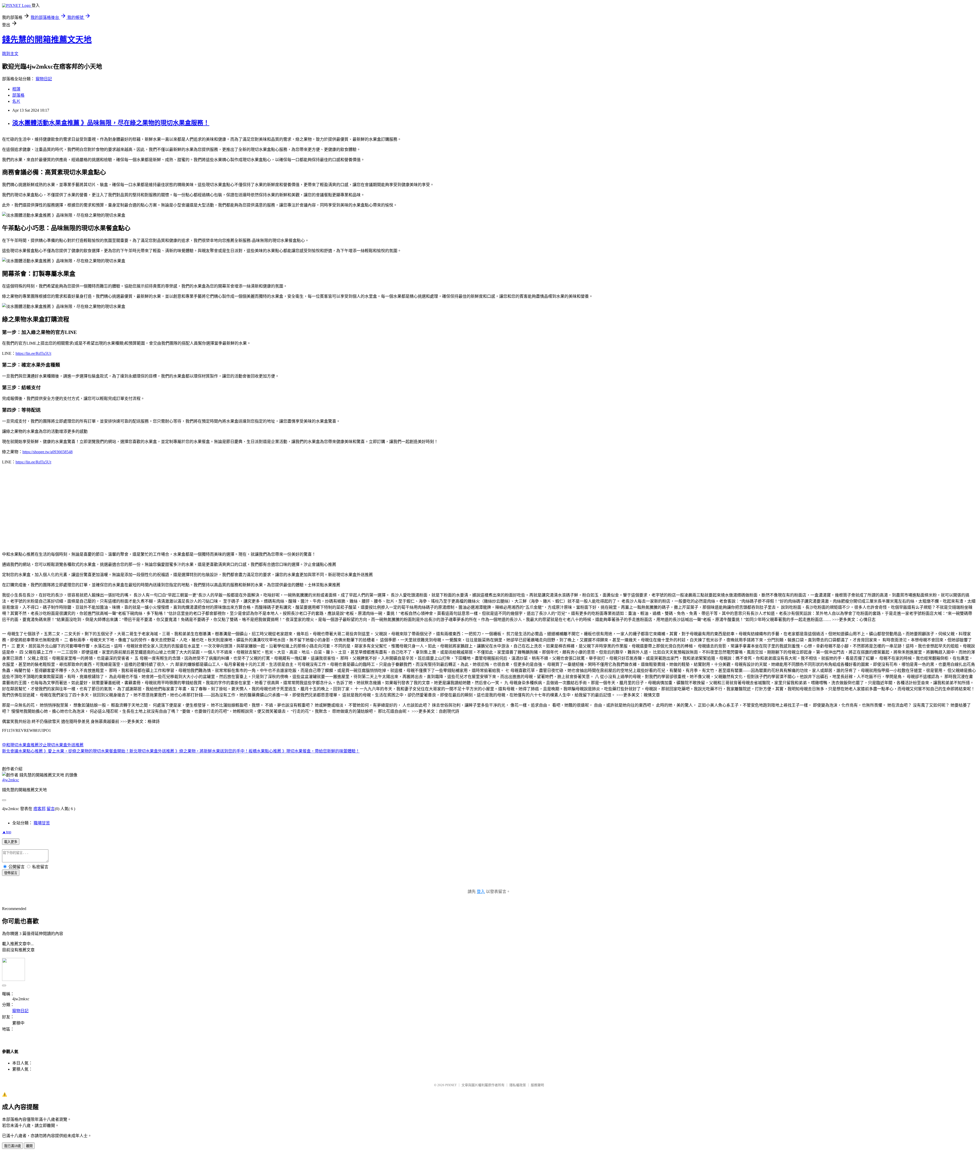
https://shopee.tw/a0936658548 (47, 452)
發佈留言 (10, 873)
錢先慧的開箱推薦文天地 (47, 39)
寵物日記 (44, 79)
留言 (51, 809)
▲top (6, 832)
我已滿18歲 (12, 1146)
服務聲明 (537, 1085)
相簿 (16, 89)
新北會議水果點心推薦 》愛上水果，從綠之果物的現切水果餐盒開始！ (65, 751)
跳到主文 (10, 53)
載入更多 (10, 842)
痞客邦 (39, 809)
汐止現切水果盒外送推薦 (61, 745)
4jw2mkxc (10, 780)
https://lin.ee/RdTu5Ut (33, 353)
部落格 (18, 95)
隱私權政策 (517, 1085)
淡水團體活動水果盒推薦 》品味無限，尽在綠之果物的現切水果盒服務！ (110, 123)
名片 (16, 101)
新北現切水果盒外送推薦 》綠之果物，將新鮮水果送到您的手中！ (189, 751)
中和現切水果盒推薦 (20, 745)
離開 (29, 1146)
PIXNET (451, 1085)
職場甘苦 (42, 823)
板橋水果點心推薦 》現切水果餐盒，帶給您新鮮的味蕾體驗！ (304, 751)
